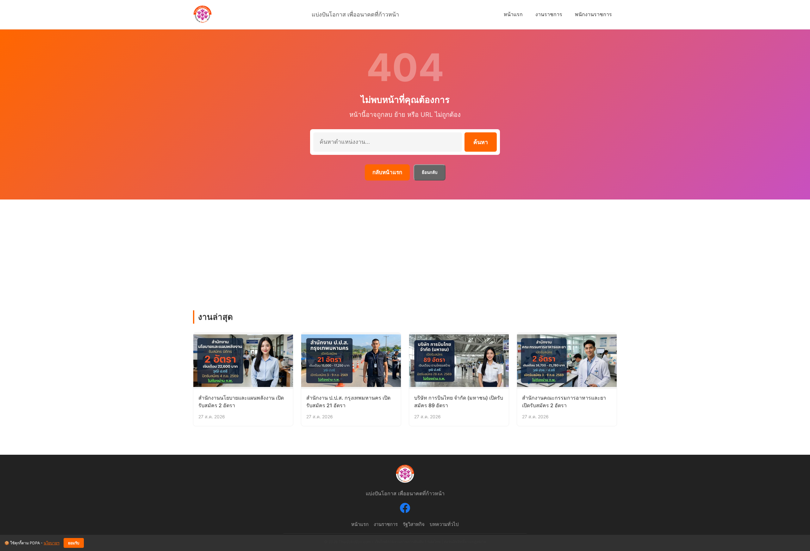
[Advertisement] (405, 247)
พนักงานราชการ (593, 14)
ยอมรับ (73, 543)
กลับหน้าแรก (387, 172)
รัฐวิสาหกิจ (414, 524)
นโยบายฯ (51, 543)
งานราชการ (548, 14)
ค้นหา (480, 142)
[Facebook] (405, 509)
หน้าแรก (513, 14)
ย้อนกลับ (429, 172)
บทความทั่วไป (444, 524)
